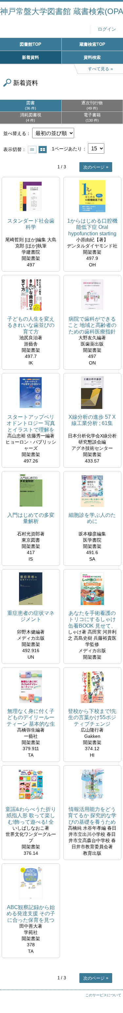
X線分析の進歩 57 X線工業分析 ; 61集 (92, 420)
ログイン (107, 29)
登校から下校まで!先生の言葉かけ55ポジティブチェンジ (92, 717)
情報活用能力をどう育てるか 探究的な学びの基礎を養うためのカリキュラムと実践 (92, 815)
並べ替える (14, 133)
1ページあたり (67, 148)
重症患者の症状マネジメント (30, 616)
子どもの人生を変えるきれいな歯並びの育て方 (30, 325)
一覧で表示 (32, 149)
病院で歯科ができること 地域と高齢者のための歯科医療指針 (92, 325)
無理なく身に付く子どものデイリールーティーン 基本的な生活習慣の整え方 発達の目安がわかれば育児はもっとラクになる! (31, 717)
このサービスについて (103, 995)
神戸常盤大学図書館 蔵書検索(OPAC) (61, 11)
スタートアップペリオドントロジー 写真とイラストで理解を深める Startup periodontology (31, 423)
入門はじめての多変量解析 (30, 518)
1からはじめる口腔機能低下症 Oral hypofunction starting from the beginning (92, 227)
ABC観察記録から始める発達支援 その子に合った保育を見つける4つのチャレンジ (31, 913)
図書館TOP (30, 44)
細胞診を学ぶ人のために (92, 518)
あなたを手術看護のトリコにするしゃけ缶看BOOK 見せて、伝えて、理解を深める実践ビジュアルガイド (92, 619)
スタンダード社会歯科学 (30, 224)
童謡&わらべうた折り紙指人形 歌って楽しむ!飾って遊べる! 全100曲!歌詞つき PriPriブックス (30, 815)
